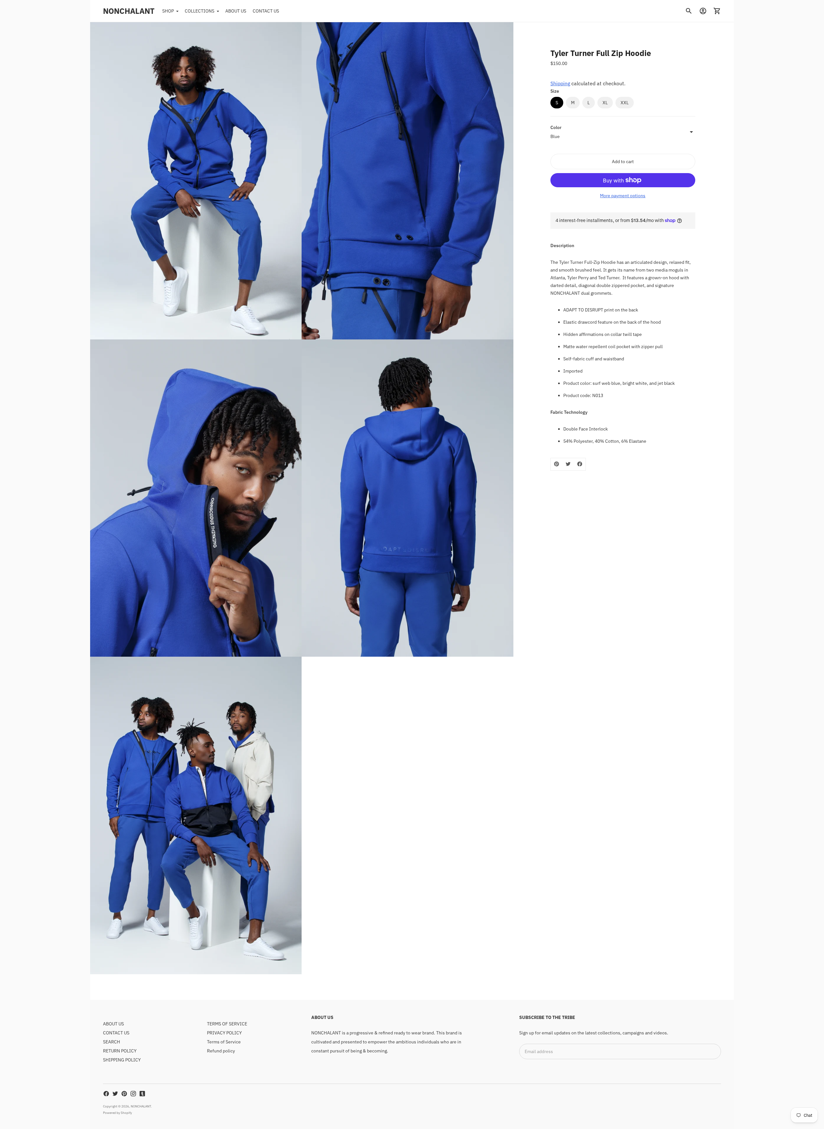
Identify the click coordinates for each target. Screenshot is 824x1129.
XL (605, 103)
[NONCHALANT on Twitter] (115, 1093)
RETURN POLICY (119, 1051)
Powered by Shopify (117, 1113)
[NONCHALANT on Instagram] (133, 1093)
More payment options (622, 196)
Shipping (560, 83)
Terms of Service (224, 1042)
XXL (625, 103)
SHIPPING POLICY (122, 1060)
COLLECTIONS (199, 11)
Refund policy (221, 1051)
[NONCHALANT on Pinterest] (124, 1093)
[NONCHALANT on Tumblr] (142, 1093)
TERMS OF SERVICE (227, 1024)
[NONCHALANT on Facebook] (106, 1093)
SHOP (168, 11)
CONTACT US (266, 11)
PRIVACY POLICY (224, 1033)
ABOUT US (235, 11)
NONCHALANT (141, 1106)
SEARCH (111, 1042)
